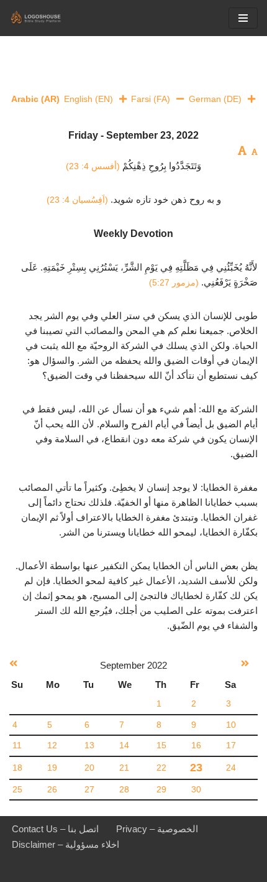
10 (231, 725)
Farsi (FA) (150, 99)
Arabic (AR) (35, 99)
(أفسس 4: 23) (93, 166)
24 (231, 768)
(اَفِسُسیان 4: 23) (77, 200)
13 (89, 745)
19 (52, 768)
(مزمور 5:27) (174, 282)
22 (161, 768)
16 (196, 745)
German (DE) (215, 99)
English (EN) (88, 99)
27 (89, 789)
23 (196, 767)
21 (124, 768)
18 (17, 768)
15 (161, 745)
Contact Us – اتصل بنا (55, 829)
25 (17, 789)
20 (89, 768)
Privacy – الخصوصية (157, 829)
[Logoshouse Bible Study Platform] (46, 18)
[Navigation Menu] (243, 18)
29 (161, 789)
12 (52, 745)
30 (196, 789)
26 (52, 789)
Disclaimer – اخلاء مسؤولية (65, 844)
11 (17, 745)
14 (124, 745)
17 (231, 745)
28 (124, 789)
